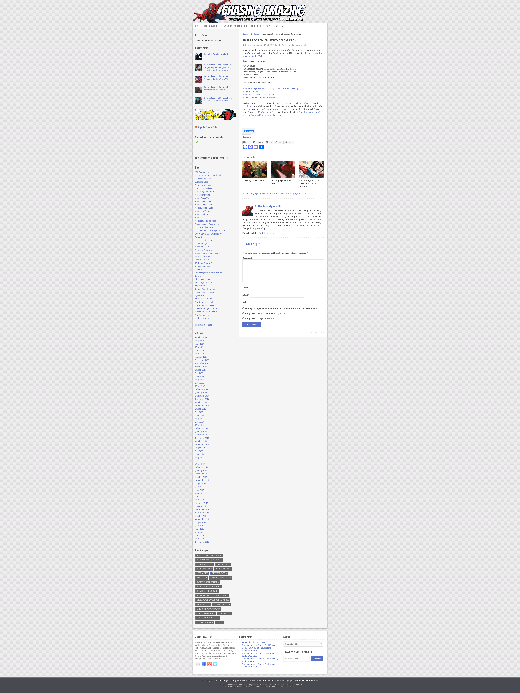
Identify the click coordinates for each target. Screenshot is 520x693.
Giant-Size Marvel (203, 247)
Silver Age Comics (203, 279)
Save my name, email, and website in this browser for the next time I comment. (281, 308)
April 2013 (199, 461)
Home (197, 26)
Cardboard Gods (202, 195)
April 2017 (199, 350)
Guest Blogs (223, 564)
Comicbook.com (202, 214)
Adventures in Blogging (209, 555)
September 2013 (202, 444)
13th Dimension (202, 172)
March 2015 (200, 386)
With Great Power (203, 318)
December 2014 (202, 396)
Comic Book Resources (205, 205)
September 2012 (202, 480)
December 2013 (202, 435)
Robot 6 (198, 269)
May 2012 (199, 493)
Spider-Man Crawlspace (206, 289)
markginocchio (273, 206)
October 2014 (201, 402)
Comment (247, 258)
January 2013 (201, 470)
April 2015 (199, 383)
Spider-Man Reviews (204, 292)
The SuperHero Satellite (206, 312)
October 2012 (201, 477)
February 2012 (201, 503)
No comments (300, 45)
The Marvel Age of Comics (207, 308)
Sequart (198, 276)
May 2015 (199, 380)
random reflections (208, 582)
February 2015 (201, 389)
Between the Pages (203, 179)
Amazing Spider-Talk (296, 193)
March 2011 (200, 539)
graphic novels (205, 564)
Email (245, 295)
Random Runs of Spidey (208, 586)
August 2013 (200, 448)
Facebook (204, 664)
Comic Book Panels (203, 201)
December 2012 (202, 474)
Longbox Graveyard (204, 250)
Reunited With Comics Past (216, 54)
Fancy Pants (268, 680)
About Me (280, 26)
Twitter (215, 664)
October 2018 (201, 337)
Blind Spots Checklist (261, 26)
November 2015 (202, 363)
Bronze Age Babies (203, 188)
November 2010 (202, 542)
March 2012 (200, 500)
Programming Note (221, 578)
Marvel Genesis (202, 260)
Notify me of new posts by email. (260, 318)
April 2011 (199, 535)
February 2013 (201, 467)
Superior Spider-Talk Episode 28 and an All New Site (309, 183)
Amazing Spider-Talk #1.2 (254, 180)
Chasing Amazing (227, 680)
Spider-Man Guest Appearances (213, 600)
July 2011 (199, 526)
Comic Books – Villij (204, 208)
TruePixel (241, 680)
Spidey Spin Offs (221, 604)
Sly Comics (200, 286)
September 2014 (202, 406)
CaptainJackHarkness (307, 680)
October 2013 (201, 441)
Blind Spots (203, 560)
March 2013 (200, 464)
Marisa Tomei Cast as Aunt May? (260, 97)
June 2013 (199, 454)
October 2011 (201, 516)
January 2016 (201, 357)
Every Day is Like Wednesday (208, 234)
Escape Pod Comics (204, 227)
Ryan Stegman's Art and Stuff (208, 273)
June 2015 (199, 376)
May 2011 (199, 532)
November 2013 (202, 438)
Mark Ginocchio (255, 45)
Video (219, 622)
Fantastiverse (201, 237)
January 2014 (201, 431)
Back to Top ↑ (317, 332)
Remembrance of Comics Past (212, 595)
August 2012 (200, 483)
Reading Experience (207, 591)
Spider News (203, 604)
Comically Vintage (203, 211)
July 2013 (199, 451)
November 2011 (202, 513)
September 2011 (202, 519)
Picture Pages (219, 573)
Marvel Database (202, 256)
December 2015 (202, 360)
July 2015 (199, 373)
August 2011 (200, 522)
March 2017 (200, 354)
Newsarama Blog (202, 266)
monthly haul (223, 569)
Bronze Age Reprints (204, 192)
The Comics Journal (204, 302)
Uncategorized (205, 622)
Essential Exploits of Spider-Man (210, 231)
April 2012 (199, 496)
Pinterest (209, 664)
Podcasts (255, 34)
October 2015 (201, 367)
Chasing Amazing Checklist (234, 26)
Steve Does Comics (203, 299)
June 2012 (199, 490)
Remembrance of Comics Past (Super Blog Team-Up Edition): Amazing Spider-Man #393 (217, 67)
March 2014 (200, 425)
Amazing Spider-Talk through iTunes (296, 103)
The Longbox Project (204, 305)
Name (246, 287)
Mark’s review (251, 91)
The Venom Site (202, 315)
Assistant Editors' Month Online (209, 175)
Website (246, 302)
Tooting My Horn (206, 613)
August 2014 (200, 409)
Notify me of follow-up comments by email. (265, 313)
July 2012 (199, 487)
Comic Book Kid (202, 198)
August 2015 (200, 370)
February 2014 (201, 428)
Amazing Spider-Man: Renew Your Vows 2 (265, 193)
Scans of (260, 94)
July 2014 (199, 412)
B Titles (217, 560)
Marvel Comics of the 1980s (207, 253)
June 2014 (199, 415)
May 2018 (199, 341)
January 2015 (201, 393)
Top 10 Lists (224, 613)
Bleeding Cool (201, 182)
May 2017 (199, 347)
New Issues (202, 573)
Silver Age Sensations (204, 282)
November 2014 (202, 399)
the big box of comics (208, 609)
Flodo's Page (201, 243)
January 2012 (201, 506)
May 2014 (199, 419)
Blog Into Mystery (203, 185)
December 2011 (202, 509)
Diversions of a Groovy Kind (207, 224)
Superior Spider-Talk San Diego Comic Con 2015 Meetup (271, 88)
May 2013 (199, 457)
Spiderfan (199, 295)
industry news (204, 569)
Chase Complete (211, 26)
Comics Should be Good (205, 221)
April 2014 (199, 422)
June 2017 (199, 344)
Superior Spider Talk (207, 127)
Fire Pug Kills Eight (203, 240)
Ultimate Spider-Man (208, 618)
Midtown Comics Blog (205, 263)
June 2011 (199, 529)
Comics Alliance (202, 218)
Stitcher (249, 106)
